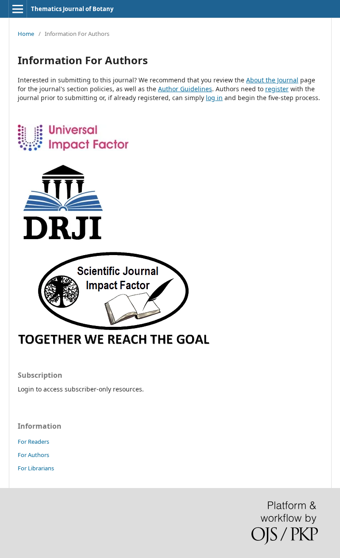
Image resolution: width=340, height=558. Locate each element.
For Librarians (36, 468)
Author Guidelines (185, 89)
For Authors (33, 455)
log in (214, 97)
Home (26, 34)
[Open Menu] (18, 9)
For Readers (33, 442)
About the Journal (272, 80)
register (277, 89)
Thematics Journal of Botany (72, 9)
